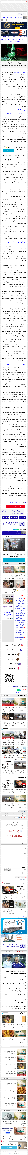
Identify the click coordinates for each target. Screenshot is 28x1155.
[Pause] (4, 550)
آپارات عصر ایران (13, 668)
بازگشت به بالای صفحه (20, 917)
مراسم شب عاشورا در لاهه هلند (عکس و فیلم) (20, 601)
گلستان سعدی (11, 659)
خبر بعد (21, 517)
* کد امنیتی (24, 867)
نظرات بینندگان (22, 811)
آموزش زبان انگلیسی (13, 664)
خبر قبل (7, 517)
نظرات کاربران (14, 517)
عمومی (21, 36)
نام (25, 846)
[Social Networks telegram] (14, 529)
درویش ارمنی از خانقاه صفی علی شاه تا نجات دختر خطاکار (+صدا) (10, 523)
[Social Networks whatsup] (18, 529)
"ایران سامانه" (11, 1153)
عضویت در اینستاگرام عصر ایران (12, 645)
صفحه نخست (25, 36)
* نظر (25, 856)
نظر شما (24, 844)
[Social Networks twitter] (16, 529)
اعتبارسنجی (24, 879)
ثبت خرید (14, 560)
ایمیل (25, 851)
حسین (19, 692)
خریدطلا (8, 150)
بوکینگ (20, 879)
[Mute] (6, 550)
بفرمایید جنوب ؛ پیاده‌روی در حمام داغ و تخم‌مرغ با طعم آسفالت (8, 606)
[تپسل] (3, 536)
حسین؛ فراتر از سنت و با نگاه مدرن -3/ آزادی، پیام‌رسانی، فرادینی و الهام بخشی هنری (20, 610)
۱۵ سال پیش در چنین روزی (12, 650)
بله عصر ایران (5, 113)
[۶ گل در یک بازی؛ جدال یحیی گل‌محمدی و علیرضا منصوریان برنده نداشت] (14, 961)
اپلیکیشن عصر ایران (19, 678)
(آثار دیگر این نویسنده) (12, 502)
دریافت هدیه (9, 1147)
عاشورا (11, 692)
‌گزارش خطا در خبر (24, 689)
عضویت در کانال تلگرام (18, 113)
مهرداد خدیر (15, 692)
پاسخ (25, 819)
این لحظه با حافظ (12, 654)
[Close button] (27, 1141)
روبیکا (10, 113)
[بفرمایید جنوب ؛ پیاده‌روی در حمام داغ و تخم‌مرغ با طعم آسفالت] (8, 601)
